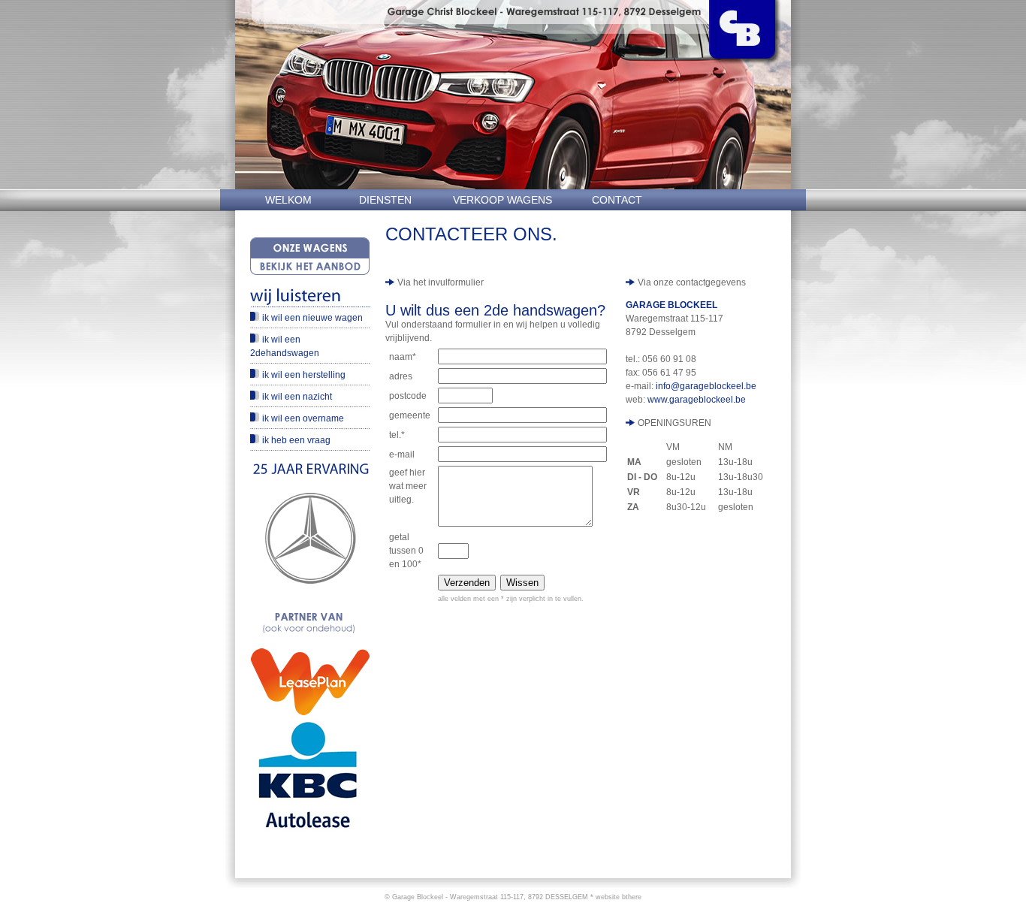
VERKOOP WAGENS (502, 200)
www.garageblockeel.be (696, 399)
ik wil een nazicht (297, 396)
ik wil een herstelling (304, 375)
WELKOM (288, 200)
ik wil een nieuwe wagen (312, 318)
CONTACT (617, 200)
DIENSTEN (385, 200)
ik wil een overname (303, 418)
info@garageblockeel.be (706, 386)
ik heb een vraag (296, 440)
